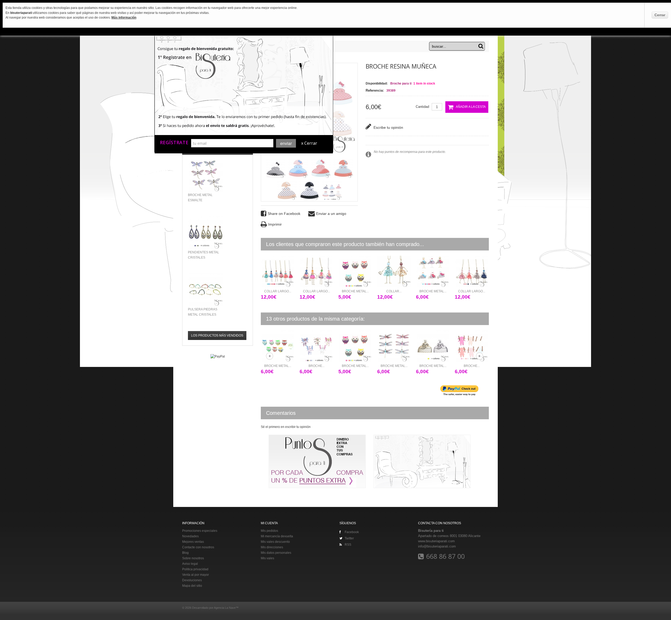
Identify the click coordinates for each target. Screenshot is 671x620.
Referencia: (375, 90)
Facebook (352, 532)
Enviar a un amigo (331, 213)
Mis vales (267, 558)
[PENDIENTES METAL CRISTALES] (205, 232)
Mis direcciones (272, 547)
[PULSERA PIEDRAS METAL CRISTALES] (205, 289)
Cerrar (659, 15)
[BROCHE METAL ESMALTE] (355, 271)
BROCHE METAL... (355, 291)
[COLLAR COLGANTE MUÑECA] (394, 271)
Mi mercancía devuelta (277, 536)
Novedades (190, 536)
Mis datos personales (276, 553)
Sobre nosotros (193, 558)
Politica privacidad (195, 569)
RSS (348, 544)
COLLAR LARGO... (277, 291)
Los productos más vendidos (217, 335)
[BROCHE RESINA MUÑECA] (331, 190)
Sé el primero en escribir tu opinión (286, 427)
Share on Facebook (284, 213)
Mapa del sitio (192, 586)
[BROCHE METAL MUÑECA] (409, 346)
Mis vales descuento (275, 542)
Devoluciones (192, 580)
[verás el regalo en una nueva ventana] (194, 116)
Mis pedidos (269, 531)
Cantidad (422, 107)
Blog (185, 553)
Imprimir (275, 224)
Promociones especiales (199, 531)
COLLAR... (394, 291)
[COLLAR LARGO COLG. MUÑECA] (277, 271)
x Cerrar (309, 143)
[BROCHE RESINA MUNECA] (275, 168)
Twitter (349, 538)
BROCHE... (292, 366)
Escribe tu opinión (387, 127)
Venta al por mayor (195, 575)
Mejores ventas (193, 542)
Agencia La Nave (225, 607)
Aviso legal (190, 564)
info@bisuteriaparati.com (437, 546)
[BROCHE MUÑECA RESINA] (292, 346)
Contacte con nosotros (198, 547)
